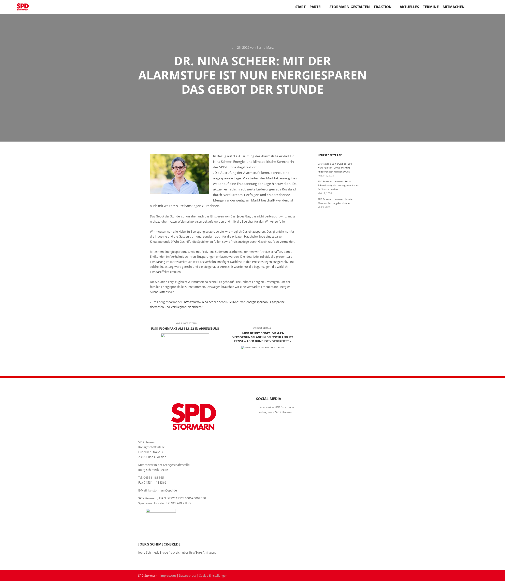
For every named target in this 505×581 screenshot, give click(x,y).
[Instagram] (494, 6)
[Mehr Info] (476, 6)
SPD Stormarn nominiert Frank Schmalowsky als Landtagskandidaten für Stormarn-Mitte (338, 185)
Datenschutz (187, 575)
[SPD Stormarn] (22, 7)
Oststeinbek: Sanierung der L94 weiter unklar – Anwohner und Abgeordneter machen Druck (335, 167)
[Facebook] (488, 6)
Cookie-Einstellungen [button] (213, 575)
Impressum (168, 575)
